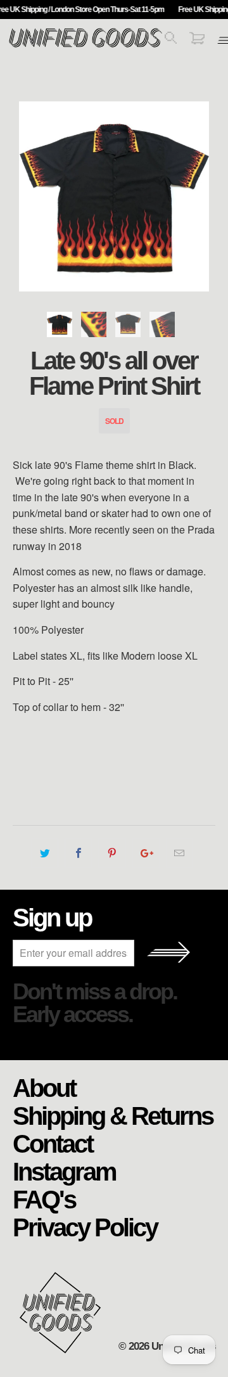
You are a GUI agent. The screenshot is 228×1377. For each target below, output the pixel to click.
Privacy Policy (85, 1227)
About (44, 1087)
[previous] (24, 196)
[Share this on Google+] (146, 853)
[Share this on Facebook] (78, 853)
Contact (52, 1143)
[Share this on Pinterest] (111, 853)
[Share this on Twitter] (44, 853)
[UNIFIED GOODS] (85, 46)
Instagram (64, 1171)
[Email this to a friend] (179, 853)
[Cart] (197, 40)
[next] (203, 196)
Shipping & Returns (113, 1115)
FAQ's (44, 1199)
